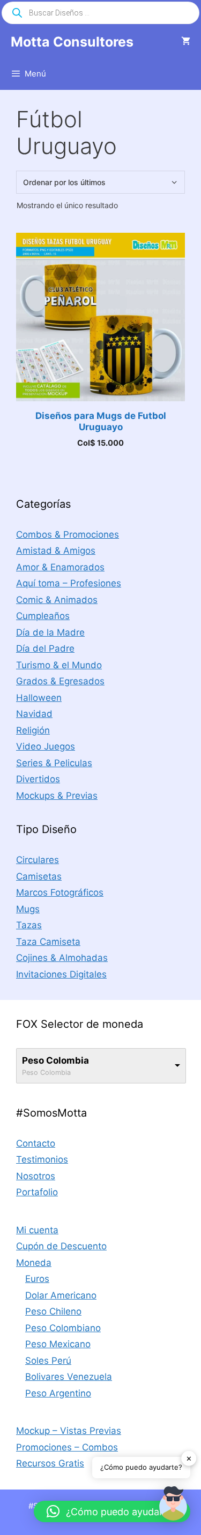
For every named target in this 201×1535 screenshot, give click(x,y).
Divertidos (38, 779)
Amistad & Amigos (55, 550)
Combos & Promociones (67, 534)
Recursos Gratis (50, 1463)
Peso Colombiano (63, 1328)
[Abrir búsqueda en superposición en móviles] (100, 13)
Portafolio (37, 1192)
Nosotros (35, 1176)
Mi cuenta (37, 1230)
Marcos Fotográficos (59, 892)
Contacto (35, 1143)
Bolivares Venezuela (68, 1376)
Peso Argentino (58, 1393)
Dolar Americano (60, 1295)
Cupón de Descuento (61, 1246)
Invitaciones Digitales (61, 974)
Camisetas (39, 876)
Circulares (37, 859)
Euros (37, 1278)
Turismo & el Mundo (59, 665)
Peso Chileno (53, 1311)
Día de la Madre (50, 632)
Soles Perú (48, 1360)
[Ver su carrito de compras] (185, 42)
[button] (173, 1505)
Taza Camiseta (48, 941)
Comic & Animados (57, 599)
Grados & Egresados (60, 681)
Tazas (29, 925)
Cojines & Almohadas (62, 957)
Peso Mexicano (58, 1344)
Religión (33, 730)
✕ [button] (189, 1458)
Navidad (34, 713)
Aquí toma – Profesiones (68, 583)
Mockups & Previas (57, 795)
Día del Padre (45, 648)
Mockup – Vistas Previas (68, 1430)
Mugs (28, 909)
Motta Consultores (72, 42)
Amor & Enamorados (60, 567)
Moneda (33, 1262)
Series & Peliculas (54, 763)
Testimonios (42, 1159)
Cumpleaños (43, 615)
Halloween (39, 697)
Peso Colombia (55, 1060)
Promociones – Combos (67, 1447)
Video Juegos (45, 746)
